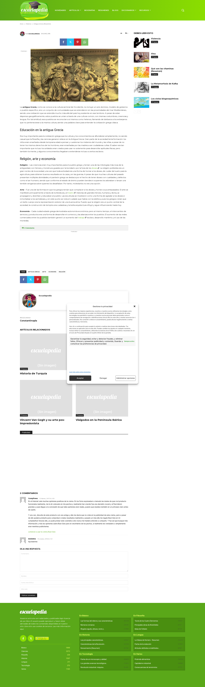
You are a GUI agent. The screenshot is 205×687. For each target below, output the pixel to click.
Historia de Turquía (33, 373)
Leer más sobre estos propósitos (80, 372)
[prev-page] (135, 111)
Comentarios (29, 228)
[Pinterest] (77, 42)
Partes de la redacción (143, 644)
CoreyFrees (33, 498)
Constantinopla (28, 320)
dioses (94, 168)
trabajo (81, 217)
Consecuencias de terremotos (146, 667)
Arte (44, 272)
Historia (24, 369)
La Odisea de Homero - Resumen (147, 640)
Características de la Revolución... (93, 644)
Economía (52, 272)
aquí (21, 629)
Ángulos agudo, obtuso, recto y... (93, 629)
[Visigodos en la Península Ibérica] (102, 398)
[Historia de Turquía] (46, 351)
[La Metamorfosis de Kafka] (141, 87)
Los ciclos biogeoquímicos (164, 99)
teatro (71, 193)
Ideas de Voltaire (141, 629)
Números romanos (88, 625)
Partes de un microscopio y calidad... (94, 659)
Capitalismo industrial (143, 663)
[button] (134, 306)
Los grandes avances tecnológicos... (94, 663)
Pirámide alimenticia (142, 659)
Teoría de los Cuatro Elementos (146, 621)
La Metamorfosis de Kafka (164, 84)
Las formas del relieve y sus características (97, 621)
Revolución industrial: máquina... (92, 667)
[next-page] (139, 111)
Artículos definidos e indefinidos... (147, 648)
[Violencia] (141, 42)
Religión (62, 272)
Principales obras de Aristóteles (146, 625)
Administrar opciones (125, 378)
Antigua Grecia (34, 272)
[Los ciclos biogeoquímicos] (141, 102)
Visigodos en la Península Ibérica (99, 420)
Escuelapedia (34, 34)
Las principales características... (92, 640)
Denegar (103, 378)
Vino (153, 54)
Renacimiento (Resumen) (90, 648)
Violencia (156, 39)
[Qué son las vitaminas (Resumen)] (141, 72)
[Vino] (141, 57)
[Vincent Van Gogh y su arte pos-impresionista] (46, 398)
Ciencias (156, 102)
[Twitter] (70, 42)
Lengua (156, 87)
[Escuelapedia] (22, 33)
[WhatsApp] (84, 42)
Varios (155, 42)
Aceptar (80, 378)
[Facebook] (63, 42)
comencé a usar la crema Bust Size (41, 532)
